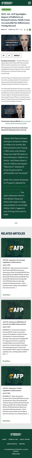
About (4, 439)
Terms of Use (13, 439)
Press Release (6, 9)
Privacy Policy (16, 453)
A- (9, 55)
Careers (22, 444)
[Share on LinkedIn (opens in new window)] (30, 30)
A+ (4, 55)
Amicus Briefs (12, 444)
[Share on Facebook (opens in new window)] (25, 30)
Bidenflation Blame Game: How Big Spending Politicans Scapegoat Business (15, 189)
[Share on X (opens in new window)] (27, 30)
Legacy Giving (25, 439)
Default (17, 55)
